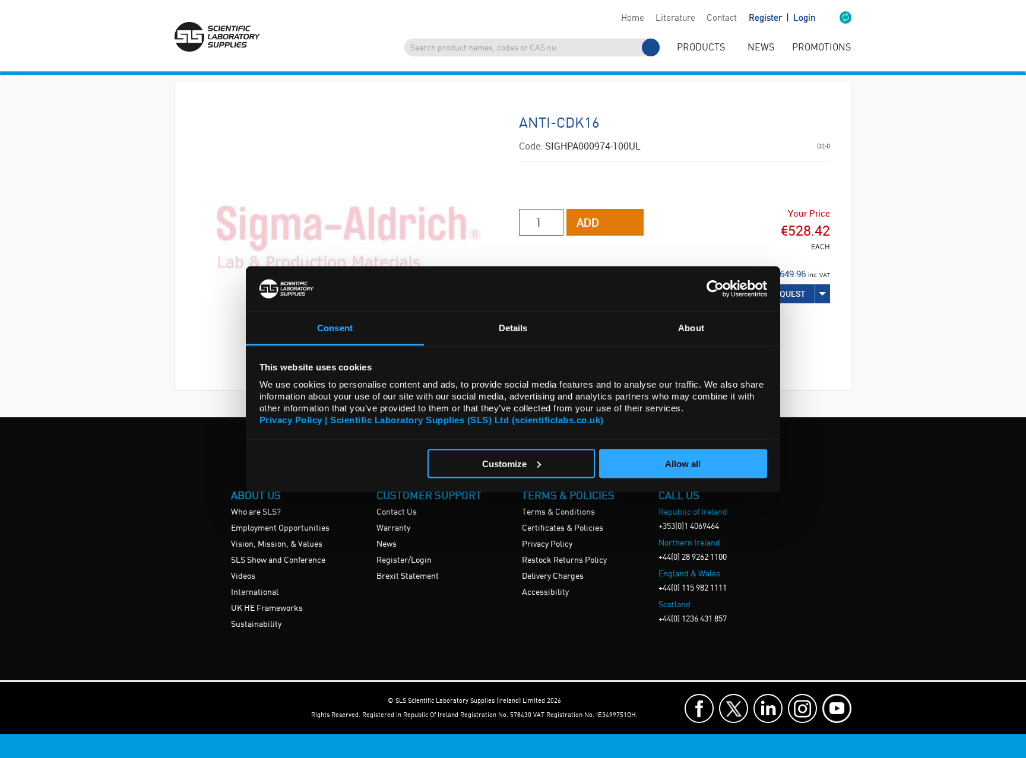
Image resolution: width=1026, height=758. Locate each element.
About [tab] (691, 328)
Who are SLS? (256, 512)
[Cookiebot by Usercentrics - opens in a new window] (715, 288)
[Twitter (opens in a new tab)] (733, 708)
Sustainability (256, 624)
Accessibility (545, 592)
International (254, 592)
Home (632, 18)
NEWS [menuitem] (761, 48)
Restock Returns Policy (564, 560)
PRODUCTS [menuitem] (701, 48)
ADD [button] (588, 222)
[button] (833, 18)
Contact (722, 18)
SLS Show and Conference (278, 560)
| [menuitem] (782, 18)
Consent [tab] (335, 328)
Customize (504, 463)
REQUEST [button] (788, 293)
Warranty (393, 528)
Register (766, 18)
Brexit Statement (407, 576)
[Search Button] (651, 47)
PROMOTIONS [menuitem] (821, 48)
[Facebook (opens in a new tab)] (699, 708)
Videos (243, 576)
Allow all (683, 463)
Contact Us (396, 512)
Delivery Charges (553, 576)
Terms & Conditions (558, 512)
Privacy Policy (547, 544)
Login (804, 18)
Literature (675, 18)
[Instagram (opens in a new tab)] (802, 708)
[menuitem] (632, 18)
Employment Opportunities (280, 528)
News (386, 544)
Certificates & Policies (562, 528)
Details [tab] (513, 328)
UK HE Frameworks (267, 608)
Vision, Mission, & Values (276, 544)
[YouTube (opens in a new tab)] (836, 708)
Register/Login (404, 560)
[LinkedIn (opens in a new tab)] (768, 708)
